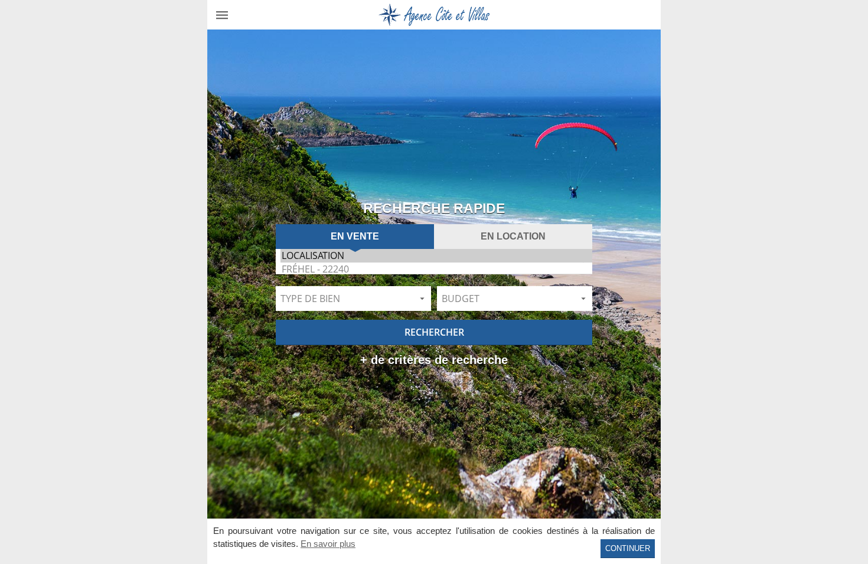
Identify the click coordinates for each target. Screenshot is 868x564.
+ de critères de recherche (434, 360)
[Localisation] (436, 256)
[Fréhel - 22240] (436, 269)
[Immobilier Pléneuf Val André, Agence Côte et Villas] (434, 14)
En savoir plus (328, 544)
